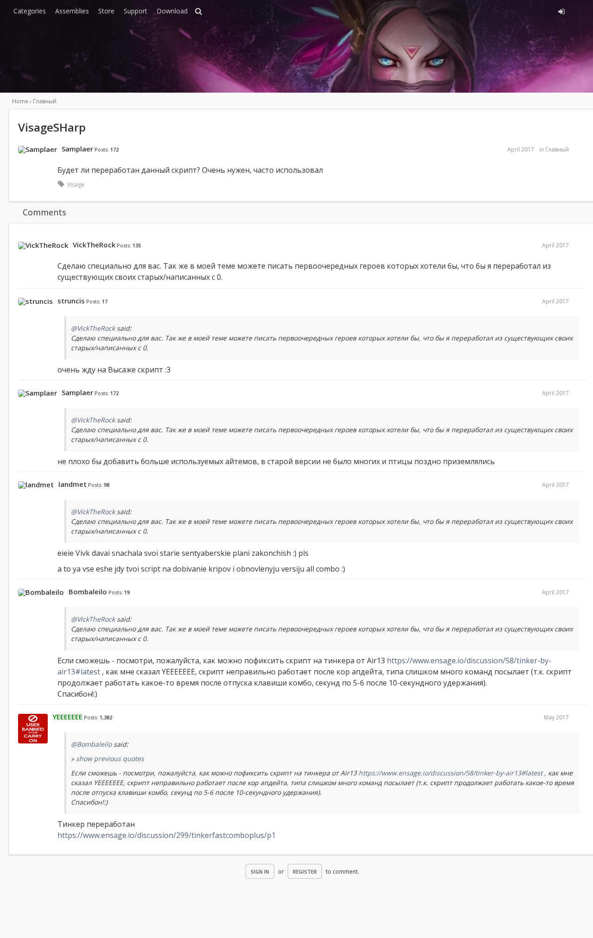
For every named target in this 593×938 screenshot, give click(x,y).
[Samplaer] (37, 149)
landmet (72, 484)
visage (75, 185)
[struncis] (35, 301)
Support (135, 10)
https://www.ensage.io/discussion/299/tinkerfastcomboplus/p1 (166, 835)
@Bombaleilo (91, 744)
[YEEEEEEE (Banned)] (33, 729)
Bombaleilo (88, 591)
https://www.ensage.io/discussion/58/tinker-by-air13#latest (451, 772)
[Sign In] (480, 10)
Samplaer (77, 148)
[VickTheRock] (43, 245)
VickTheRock (94, 244)
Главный (557, 149)
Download (172, 10)
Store (106, 10)
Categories (29, 10)
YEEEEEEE (67, 716)
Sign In (260, 871)
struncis (71, 300)
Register (305, 871)
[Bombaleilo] (41, 592)
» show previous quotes (107, 758)
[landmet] (36, 485)
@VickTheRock (93, 328)
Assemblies (72, 10)
